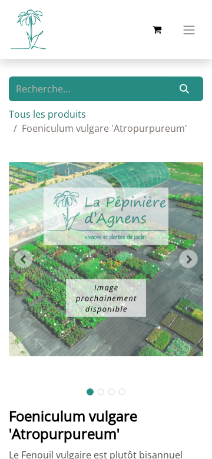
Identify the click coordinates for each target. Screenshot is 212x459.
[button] (23, 259)
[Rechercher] (184, 88)
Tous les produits (47, 114)
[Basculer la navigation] (189, 29)
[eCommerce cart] (156, 29)
